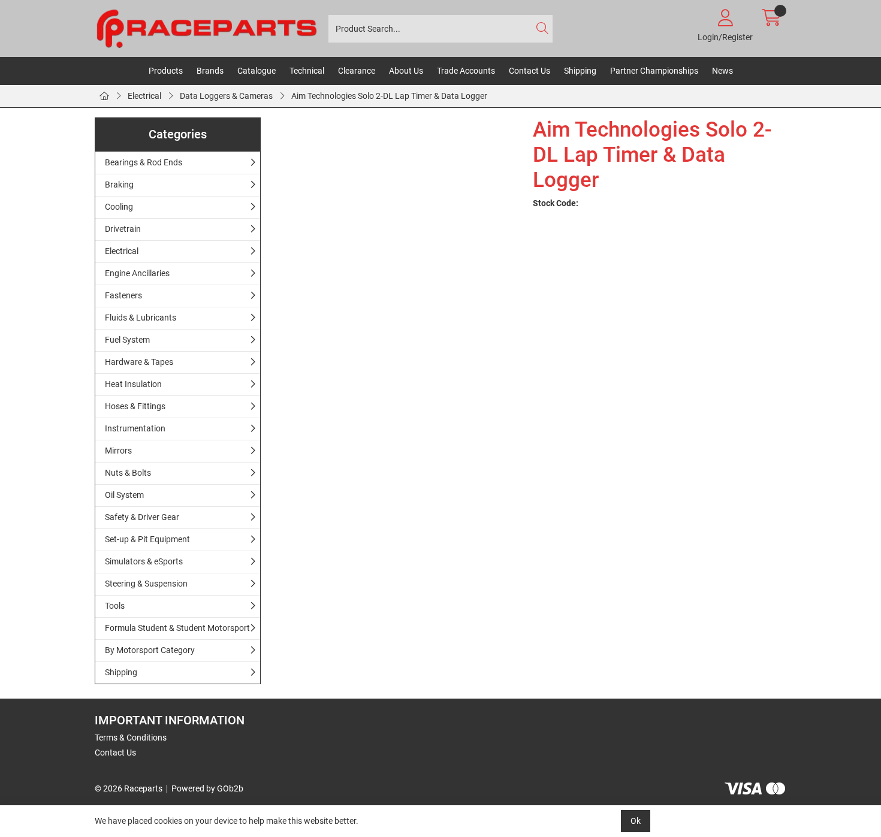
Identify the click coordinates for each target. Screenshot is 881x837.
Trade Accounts (466, 70)
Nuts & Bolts (128, 473)
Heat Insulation (133, 384)
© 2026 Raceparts (128, 788)
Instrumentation (135, 428)
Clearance (356, 70)
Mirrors (118, 450)
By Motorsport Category (150, 650)
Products (166, 70)
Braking (119, 184)
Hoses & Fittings (135, 406)
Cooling (119, 206)
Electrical (144, 96)
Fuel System (127, 340)
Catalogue (256, 70)
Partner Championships (654, 70)
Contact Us (529, 70)
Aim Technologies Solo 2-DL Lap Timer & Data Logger (389, 96)
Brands (210, 70)
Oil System (124, 495)
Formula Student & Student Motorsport (177, 628)
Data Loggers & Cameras (226, 96)
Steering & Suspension (146, 583)
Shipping (580, 70)
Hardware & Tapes (139, 362)
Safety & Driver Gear (142, 517)
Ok (635, 821)
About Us (406, 70)
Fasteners (123, 295)
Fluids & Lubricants (140, 317)
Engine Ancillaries (137, 273)
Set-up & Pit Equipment (147, 539)
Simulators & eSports (144, 561)
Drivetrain (123, 229)
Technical (306, 70)
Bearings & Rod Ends (143, 162)
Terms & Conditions (131, 737)
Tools (115, 606)
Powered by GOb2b (207, 788)
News (722, 70)
